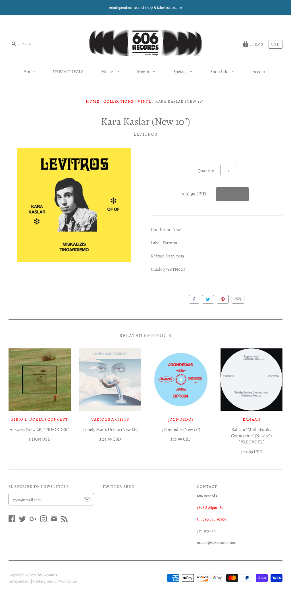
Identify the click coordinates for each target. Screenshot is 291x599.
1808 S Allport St (210, 507)
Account (260, 72)
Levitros (145, 134)
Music (107, 72)
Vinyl (144, 101)
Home (29, 72)
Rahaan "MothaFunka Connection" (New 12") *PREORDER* (251, 435)
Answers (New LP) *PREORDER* (39, 429)
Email (238, 299)
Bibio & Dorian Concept (39, 419)
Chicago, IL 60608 (211, 519)
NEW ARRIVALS (68, 72)
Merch (143, 72)
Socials (180, 72)
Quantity (206, 171)
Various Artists (110, 419)
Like (194, 299)
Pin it (223, 299)
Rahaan (251, 419)
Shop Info (219, 72)
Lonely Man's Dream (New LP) (110, 429)
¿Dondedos (181, 419)
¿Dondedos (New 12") (181, 429)
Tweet (208, 299)
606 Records (47, 575)
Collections (118, 101)
